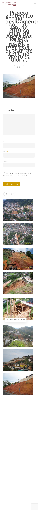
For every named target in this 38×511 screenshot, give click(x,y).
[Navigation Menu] (35, 4)
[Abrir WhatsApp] (33, 506)
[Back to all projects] (18, 66)
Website (5, 161)
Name (5, 142)
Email (5, 151)
